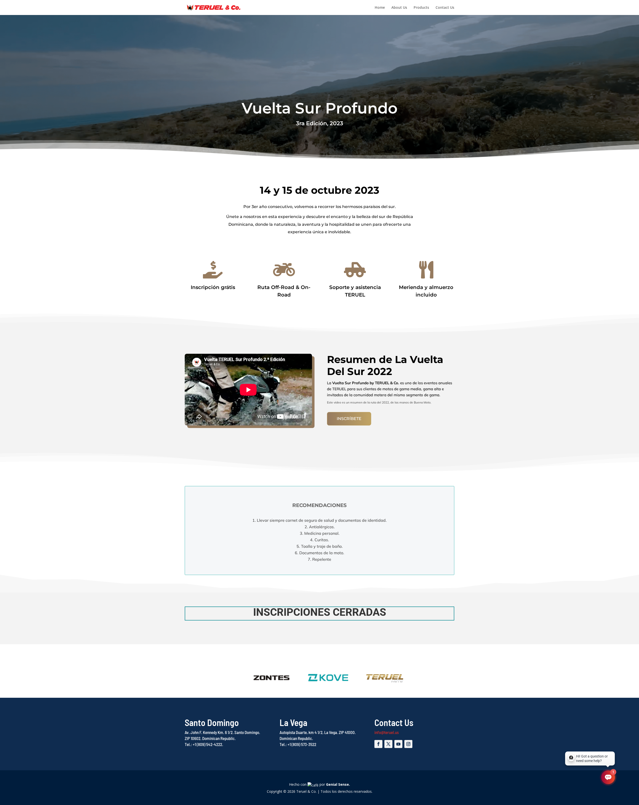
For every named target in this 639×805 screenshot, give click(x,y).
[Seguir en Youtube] (398, 744)
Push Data (194, 248)
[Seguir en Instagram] (408, 744)
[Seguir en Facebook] (378, 744)
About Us (399, 8)
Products (421, 8)
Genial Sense (337, 784)
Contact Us (445, 8)
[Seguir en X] (388, 744)
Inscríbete (349, 418)
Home (380, 8)
